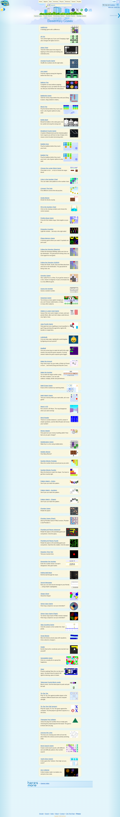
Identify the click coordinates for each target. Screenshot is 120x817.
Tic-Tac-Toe (44, 693)
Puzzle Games (47, 16)
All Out (43, 36)
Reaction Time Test (47, 552)
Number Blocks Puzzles (48, 470)
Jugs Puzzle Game (47, 324)
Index (52, 813)
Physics (62, 1)
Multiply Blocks (45, 452)
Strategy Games (81, 16)
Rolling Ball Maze (46, 573)
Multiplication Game (47, 442)
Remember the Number (48, 561)
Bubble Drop (45, 144)
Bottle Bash (44, 120)
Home (40, 1)
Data (50, 1)
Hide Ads (110, 7)
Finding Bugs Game (47, 218)
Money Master (45, 431)
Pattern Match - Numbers (49, 490)
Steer (42, 669)
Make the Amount (46, 361)
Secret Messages (46, 582)
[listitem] (40, 1)
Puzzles (79, 1)
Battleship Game (46, 95)
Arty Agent (44, 71)
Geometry (55, 1)
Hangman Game (46, 298)
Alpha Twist (44, 47)
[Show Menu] (118, 3)
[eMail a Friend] (86, 10)
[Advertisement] (60, 800)
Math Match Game (47, 395)
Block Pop (44, 107)
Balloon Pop (44, 82)
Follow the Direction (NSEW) (50, 262)
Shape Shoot (45, 594)
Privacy (78, 813)
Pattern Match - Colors (48, 481)
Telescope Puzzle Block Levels (51, 682)
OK (117, 5)
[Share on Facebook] (73, 10)
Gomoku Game (46, 275)
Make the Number (46, 372)
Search (47, 813)
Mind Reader (45, 418)
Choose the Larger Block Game (51, 168)
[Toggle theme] (0, 9)
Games (73, 1)
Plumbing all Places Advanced (50, 529)
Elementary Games (58, 16)
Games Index (38, 16)
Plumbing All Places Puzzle (49, 541)
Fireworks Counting (47, 229)
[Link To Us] (90, 10)
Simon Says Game (47, 604)
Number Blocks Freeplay (49, 461)
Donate (41, 813)
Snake (43, 647)
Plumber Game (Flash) (48, 518)
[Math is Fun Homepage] (5, 5)
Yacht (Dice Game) (47, 759)
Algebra (46, 1)
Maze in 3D (44, 406)
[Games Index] (114, 17)
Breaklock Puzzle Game (48, 131)
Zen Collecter (45, 770)
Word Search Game (47, 746)
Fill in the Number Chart (48, 207)
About (57, 813)
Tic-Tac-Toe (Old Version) (49, 706)
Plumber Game (45, 508)
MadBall (43, 348)
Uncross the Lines (46, 733)
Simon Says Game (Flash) (49, 613)
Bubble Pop (44, 155)
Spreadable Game (46, 658)
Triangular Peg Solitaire (48, 719)
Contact (62, 813)
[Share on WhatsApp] (82, 10)
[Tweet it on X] (77, 10)
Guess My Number (47, 289)
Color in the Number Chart (49, 179)
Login (114, 1)
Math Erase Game (46, 385)
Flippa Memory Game (48, 238)
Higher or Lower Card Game (50, 311)
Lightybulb (44, 337)
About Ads (117, 7)
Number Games (70, 16)
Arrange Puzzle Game (48, 61)
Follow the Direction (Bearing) (50, 249)
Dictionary (67, 1)
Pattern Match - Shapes (48, 499)
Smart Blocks (45, 636)
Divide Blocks (45, 198)
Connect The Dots (46, 188)
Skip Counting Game (47, 625)
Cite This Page (70, 813)
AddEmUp (44, 27)
